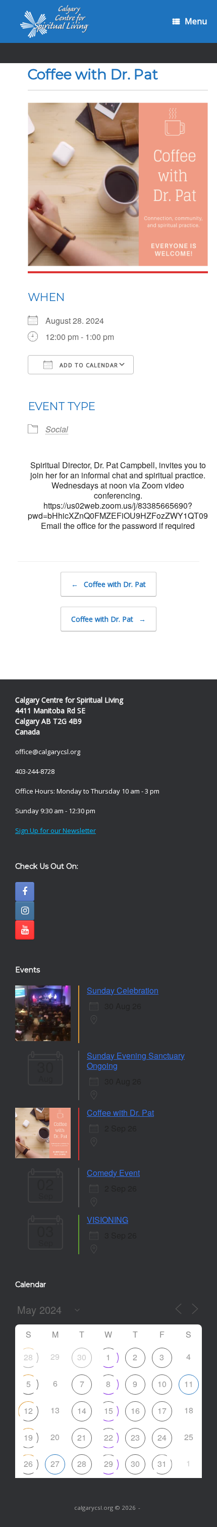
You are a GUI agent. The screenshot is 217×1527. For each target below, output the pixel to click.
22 (108, 1437)
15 (108, 1410)
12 (28, 1410)
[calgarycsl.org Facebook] (24, 891)
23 (135, 1437)
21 (81, 1437)
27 (55, 1463)
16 (135, 1410)
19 (28, 1437)
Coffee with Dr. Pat (108, 584)
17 (162, 1410)
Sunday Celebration (122, 990)
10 (162, 1384)
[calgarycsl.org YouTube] (24, 930)
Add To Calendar (88, 365)
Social (56, 429)
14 (81, 1410)
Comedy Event (113, 1172)
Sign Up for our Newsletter (55, 830)
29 (108, 1463)
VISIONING (107, 1219)
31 (162, 1463)
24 (162, 1437)
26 (28, 1463)
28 (28, 1357)
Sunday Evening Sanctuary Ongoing (136, 1060)
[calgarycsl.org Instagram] (24, 910)
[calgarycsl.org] (54, 21)
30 (81, 1357)
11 (188, 1384)
